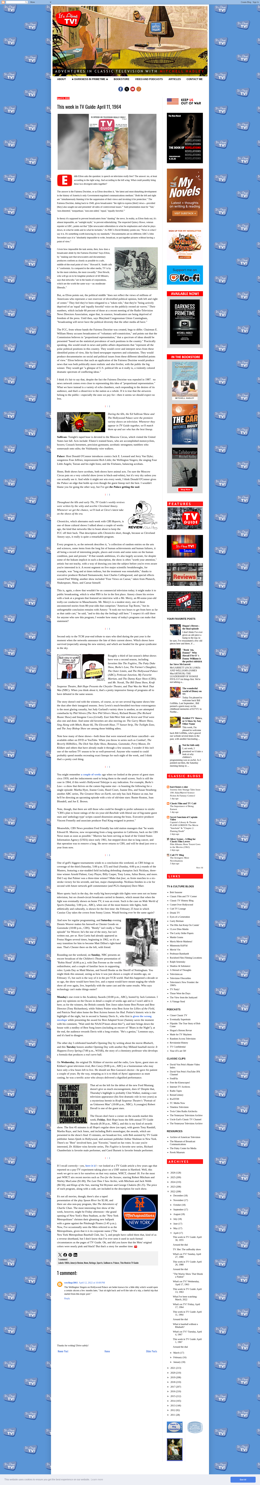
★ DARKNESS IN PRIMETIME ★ (90, 79)
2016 (173, 1391)
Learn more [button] (97, 1479)
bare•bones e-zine (179, 787)
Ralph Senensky (177, 962)
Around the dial (180, 1244)
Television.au (176, 974)
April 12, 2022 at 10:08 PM (92, 1282)
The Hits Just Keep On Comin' (184, 925)
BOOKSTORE (121, 79)
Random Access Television (183, 1038)
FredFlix (174, 1078)
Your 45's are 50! (178, 1051)
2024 (173, 1182)
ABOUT (61, 79)
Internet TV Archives (180, 1087)
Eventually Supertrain (180, 1019)
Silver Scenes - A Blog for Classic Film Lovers (183, 840)
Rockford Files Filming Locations (186, 957)
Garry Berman (177, 921)
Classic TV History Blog (181, 900)
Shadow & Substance (180, 966)
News (86, 1262)
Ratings (92, 1262)
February (178, 1357)
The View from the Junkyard (183, 997)
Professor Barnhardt (179, 953)
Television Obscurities (180, 978)
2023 (173, 1186)
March (176, 1352)
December (178, 1195)
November (178, 1200)
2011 (173, 1415)
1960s (67, 1262)
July (175, 1219)
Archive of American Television (185, 1137)
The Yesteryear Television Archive (186, 1115)
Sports (100, 1262)
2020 (173, 1372)
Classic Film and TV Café (183, 803)
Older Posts (151, 1351)
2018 (173, 1382)
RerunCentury (176, 1095)
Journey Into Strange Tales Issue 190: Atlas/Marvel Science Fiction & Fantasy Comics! (185, 792)
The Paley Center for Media (183, 1148)
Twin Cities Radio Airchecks (183, 1111)
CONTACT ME (195, 79)
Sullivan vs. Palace (111, 1262)
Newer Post (63, 1351)
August (177, 1214)
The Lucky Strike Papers (181, 933)
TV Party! (175, 989)
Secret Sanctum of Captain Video (183, 818)
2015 (173, 1396)
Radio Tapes (176, 1091)
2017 (173, 1386)
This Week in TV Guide (129, 1262)
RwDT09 (174, 1099)
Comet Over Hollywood (181, 904)
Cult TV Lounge (178, 908)
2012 (173, 1410)
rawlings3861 (71, 1282)
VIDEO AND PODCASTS (149, 79)
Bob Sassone (176, 892)
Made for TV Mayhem (181, 1034)
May (175, 1228)
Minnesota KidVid (178, 945)
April (176, 1233)
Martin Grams (176, 937)
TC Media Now (177, 1103)
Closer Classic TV (178, 1015)
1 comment (63, 1259)
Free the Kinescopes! (180, 1082)
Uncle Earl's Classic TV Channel (185, 1119)
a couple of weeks (91, 774)
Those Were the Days (180, 993)
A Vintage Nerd (177, 1001)
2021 (173, 1368)
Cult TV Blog (177, 855)
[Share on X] (60, 1255)
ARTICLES (175, 79)
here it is (90, 1165)
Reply (67, 1298)
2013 (173, 1405)
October (177, 1205)
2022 (173, 1191)
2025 (173, 1177)
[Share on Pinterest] (70, 1255)
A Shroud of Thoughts (180, 970)
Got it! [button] (243, 1479)
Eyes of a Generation (180, 917)
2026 (173, 1172)
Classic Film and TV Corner (183, 896)
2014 (173, 1401)
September (178, 1209)
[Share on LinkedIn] (75, 1255)
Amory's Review (76, 1262)
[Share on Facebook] (65, 1255)
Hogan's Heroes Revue (181, 1030)
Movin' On (175, 949)
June (175, 1223)
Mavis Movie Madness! (181, 941)
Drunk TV (175, 912)
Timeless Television (179, 1107)
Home (107, 1351)
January (177, 1362)
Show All (199, 868)
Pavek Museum (177, 1152)
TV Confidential (178, 1047)
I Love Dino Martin (179, 929)
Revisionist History (179, 1042)
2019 (173, 1377)
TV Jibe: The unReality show (187, 1249)
